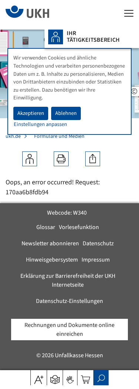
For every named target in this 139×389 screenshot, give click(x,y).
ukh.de (13, 136)
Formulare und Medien (59, 136)
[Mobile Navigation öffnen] (128, 14)
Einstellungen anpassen (40, 124)
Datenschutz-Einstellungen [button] (69, 301)
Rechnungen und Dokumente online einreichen (69, 329)
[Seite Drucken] (61, 158)
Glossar (45, 227)
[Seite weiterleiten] (92, 158)
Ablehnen (66, 113)
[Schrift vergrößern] (38, 377)
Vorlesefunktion (79, 227)
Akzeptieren (30, 113)
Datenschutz (98, 243)
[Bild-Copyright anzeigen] (134, 91)
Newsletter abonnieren (50, 243)
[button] (55, 377)
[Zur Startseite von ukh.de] (39, 15)
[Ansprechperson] (29, 158)
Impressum (96, 260)
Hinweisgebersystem (52, 260)
